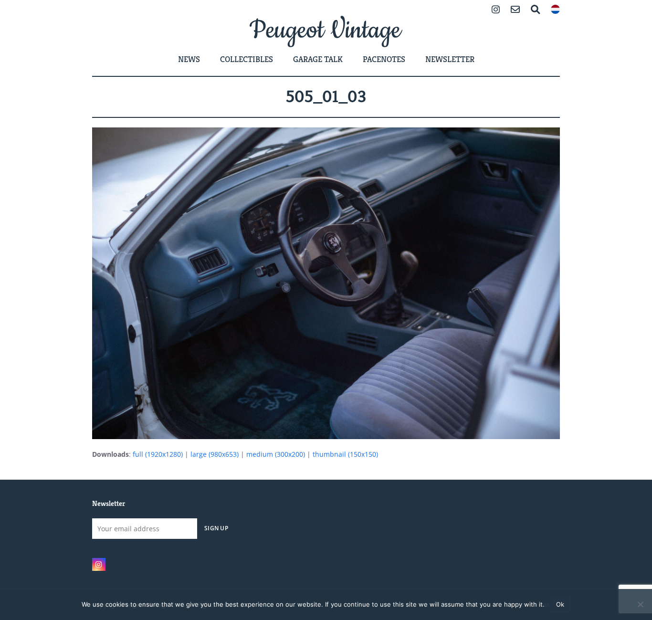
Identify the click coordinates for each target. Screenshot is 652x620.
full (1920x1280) (158, 454)
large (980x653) (214, 454)
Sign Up (216, 528)
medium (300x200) (275, 454)
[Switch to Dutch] (555, 10)
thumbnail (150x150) (345, 454)
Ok (560, 604)
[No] (640, 604)
